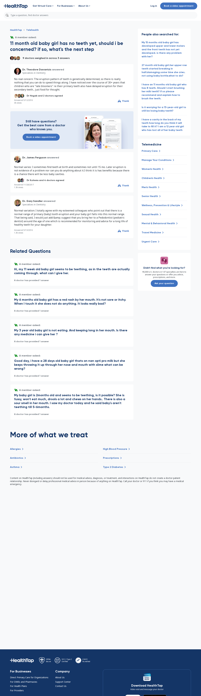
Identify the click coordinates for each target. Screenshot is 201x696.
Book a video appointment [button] (178, 6)
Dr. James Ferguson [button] (34, 157)
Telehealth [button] (32, 29)
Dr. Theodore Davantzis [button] (36, 69)
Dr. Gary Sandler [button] (32, 201)
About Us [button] (60, 677)
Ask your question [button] (164, 283)
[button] (16, 6)
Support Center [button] (63, 681)
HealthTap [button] (16, 29)
